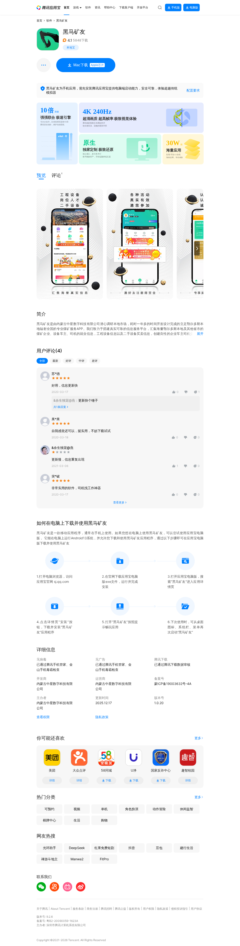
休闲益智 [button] (186, 809)
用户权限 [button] (148, 908)
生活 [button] (77, 820)
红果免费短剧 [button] (104, 848)
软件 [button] (49, 20)
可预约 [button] (49, 809)
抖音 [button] (131, 848)
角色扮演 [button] (131, 809)
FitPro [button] (104, 859)
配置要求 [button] (193, 90)
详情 (52, 780)
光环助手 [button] (49, 848)
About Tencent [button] (60, 908)
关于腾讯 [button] (42, 908)
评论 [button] (56, 175)
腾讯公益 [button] (120, 908)
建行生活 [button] (186, 848)
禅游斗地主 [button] (49, 859)
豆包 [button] (159, 848)
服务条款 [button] (78, 908)
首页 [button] (39, 20)
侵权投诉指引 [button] (179, 908)
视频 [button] (77, 809)
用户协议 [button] (196, 908)
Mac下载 (88, 65)
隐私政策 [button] (102, 717)
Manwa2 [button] (77, 859)
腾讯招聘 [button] (106, 908)
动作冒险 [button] (159, 809)
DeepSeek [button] (77, 848)
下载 (108, 780)
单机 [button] (104, 809)
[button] (48, 7)
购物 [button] (104, 820)
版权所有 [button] (134, 908)
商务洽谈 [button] (92, 908)
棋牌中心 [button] (49, 820)
